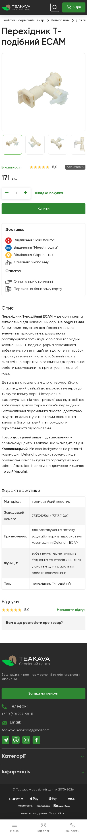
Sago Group (58, 813)
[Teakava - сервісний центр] (16, 7)
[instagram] (26, 740)
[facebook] (36, 740)
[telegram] (6, 740)
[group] (43, 92)
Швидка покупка (49, 193)
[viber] (16, 740)
